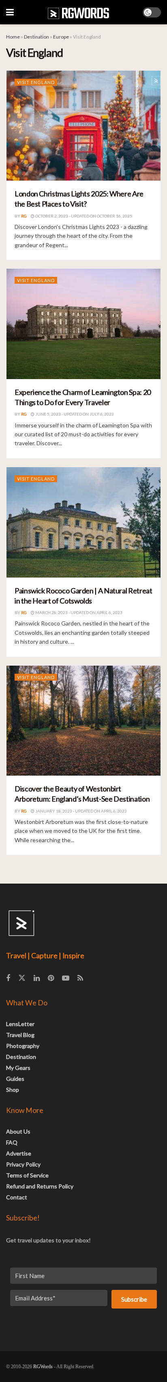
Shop (12, 1089)
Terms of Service (27, 1175)
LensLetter (20, 1023)
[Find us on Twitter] (22, 978)
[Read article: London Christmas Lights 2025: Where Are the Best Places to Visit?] (83, 126)
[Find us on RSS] (80, 978)
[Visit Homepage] (78, 12)
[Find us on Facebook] (8, 978)
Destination (36, 37)
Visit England (36, 82)
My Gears (18, 1067)
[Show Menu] (10, 12)
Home (13, 37)
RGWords (43, 1366)
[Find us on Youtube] (65, 978)
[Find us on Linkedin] (37, 978)
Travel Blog (20, 1034)
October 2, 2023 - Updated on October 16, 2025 (83, 215)
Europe (61, 37)
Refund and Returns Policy (39, 1186)
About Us (18, 1131)
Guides (15, 1078)
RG (24, 215)
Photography (22, 1045)
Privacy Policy (23, 1164)
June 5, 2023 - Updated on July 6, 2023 (74, 414)
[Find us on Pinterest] (51, 978)
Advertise (18, 1153)
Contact (16, 1197)
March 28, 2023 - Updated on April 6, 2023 (78, 612)
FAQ (11, 1142)
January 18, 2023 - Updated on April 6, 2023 (80, 811)
